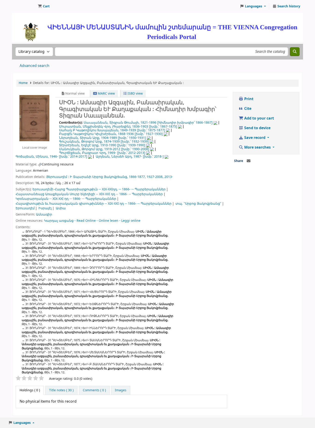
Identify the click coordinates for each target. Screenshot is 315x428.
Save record (254, 138)
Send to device (256, 128)
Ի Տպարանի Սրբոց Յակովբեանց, (99, 176)
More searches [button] (257, 147)
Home (23, 83)
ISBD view (135, 93)
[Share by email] (249, 161)
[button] (43, 6)
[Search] (295, 51)
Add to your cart (258, 118)
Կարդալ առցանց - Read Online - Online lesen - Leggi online (92, 220)
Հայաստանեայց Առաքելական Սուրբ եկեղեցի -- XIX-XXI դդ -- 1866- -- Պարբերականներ (89, 194)
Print (248, 99)
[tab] (61, 390)
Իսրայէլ (45, 208)
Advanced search (34, 66)
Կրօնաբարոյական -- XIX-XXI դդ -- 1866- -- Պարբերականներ (66, 198)
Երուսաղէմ (25, 208)
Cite (247, 108)
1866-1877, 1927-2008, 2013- (151, 176)
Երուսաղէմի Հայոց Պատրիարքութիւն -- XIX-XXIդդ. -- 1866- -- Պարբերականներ (99, 189)
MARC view (106, 93)
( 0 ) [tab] (30, 390)
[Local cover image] (34, 118)
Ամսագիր (44, 214)
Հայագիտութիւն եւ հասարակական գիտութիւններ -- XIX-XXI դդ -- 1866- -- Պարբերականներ (94, 203)
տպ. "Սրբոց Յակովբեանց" (198, 203)
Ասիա (61, 208)
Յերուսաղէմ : (57, 176)
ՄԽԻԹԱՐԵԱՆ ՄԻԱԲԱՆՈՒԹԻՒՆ (24, 6)
